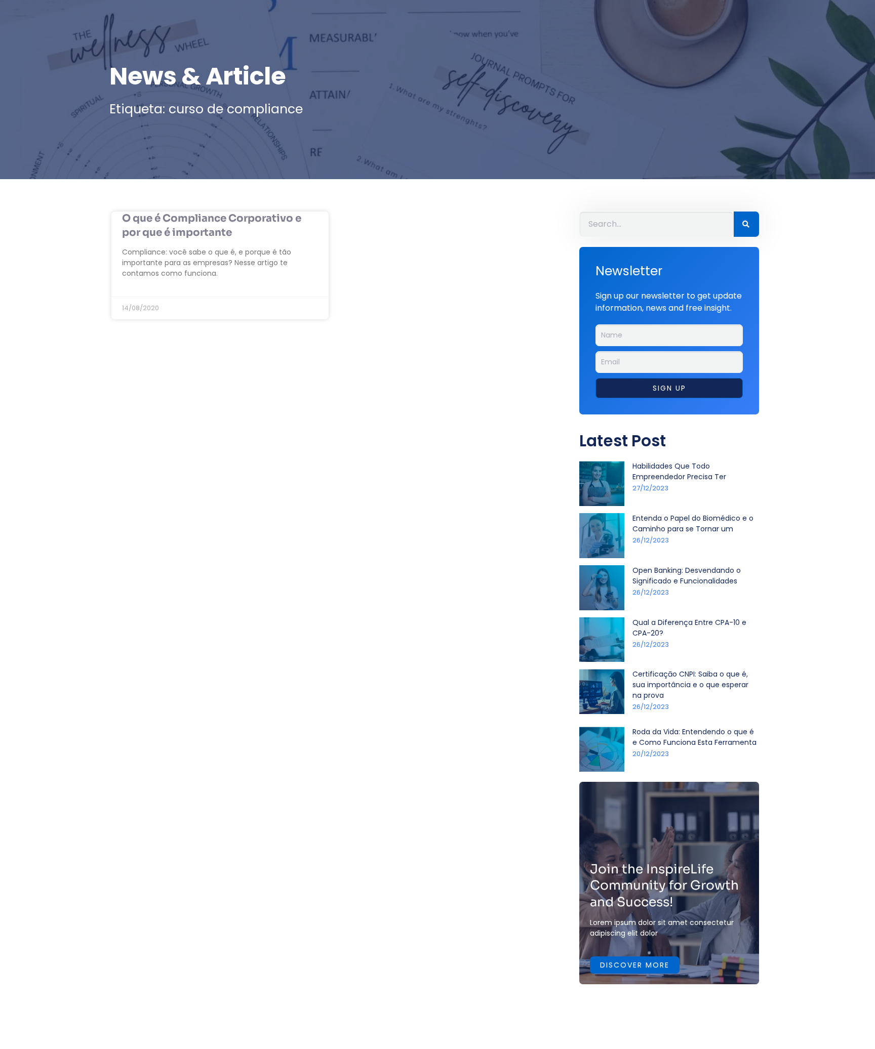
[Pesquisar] (746, 224)
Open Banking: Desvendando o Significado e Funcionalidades (686, 575)
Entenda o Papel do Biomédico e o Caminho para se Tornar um (692, 523)
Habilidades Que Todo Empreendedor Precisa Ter (679, 471)
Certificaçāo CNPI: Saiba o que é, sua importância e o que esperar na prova (690, 684)
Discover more (634, 965)
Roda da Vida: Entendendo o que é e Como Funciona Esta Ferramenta (694, 737)
